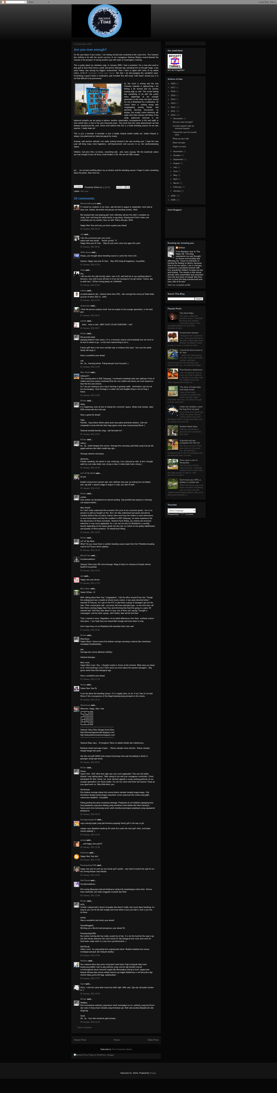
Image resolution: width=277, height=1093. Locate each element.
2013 (173, 103)
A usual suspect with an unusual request (183, 127)
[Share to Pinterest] (128, 187)
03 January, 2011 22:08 (90, 895)
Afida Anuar (85, 252)
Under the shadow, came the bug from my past (191, 408)
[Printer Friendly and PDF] (78, 187)
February (177, 187)
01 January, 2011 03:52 (90, 247)
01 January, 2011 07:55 (90, 300)
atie (82, 576)
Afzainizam (85, 705)
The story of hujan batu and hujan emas (190, 388)
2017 (173, 87)
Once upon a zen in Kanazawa (189, 461)
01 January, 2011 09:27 (90, 328)
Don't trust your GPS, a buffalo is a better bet (190, 481)
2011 (173, 111)
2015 (173, 95)
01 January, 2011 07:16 (90, 264)
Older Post (153, 1040)
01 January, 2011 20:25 (90, 630)
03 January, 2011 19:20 (90, 875)
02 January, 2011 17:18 (90, 679)
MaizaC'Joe (85, 555)
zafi (82, 234)
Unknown (84, 853)
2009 (173, 196)
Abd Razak (85, 880)
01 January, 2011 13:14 (90, 488)
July (175, 167)
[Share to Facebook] (125, 187)
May (175, 175)
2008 (173, 200)
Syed (82, 984)
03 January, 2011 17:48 (90, 860)
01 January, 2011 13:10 (90, 468)
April (175, 179)
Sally (82, 270)
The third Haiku (187, 313)
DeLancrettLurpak (88, 203)
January (177, 191)
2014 (173, 99)
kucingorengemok (88, 820)
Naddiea (84, 961)
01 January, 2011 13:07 (90, 434)
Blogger (153, 1073)
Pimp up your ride (181, 138)
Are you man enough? (90, 49)
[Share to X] (123, 187)
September (178, 159)
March (176, 183)
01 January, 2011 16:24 (90, 570)
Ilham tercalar (179, 142)
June (175, 171)
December (178, 118)
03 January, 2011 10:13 (90, 835)
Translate (189, 514)
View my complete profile (179, 285)
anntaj (83, 840)
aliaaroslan (85, 306)
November (178, 151)
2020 (173, 83)
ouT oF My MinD (87, 473)
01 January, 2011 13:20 (90, 532)
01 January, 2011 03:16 (90, 229)
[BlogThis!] (120, 187)
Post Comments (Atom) (122, 1049)
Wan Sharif (85, 372)
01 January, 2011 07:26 (90, 285)
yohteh (83, 321)
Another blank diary (188, 426)
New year (84, 191)
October (177, 155)
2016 (173, 91)
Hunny (83, 685)
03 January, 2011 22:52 (90, 955)
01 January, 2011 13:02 (90, 367)
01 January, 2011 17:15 (90, 583)
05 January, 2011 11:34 (90, 1022)
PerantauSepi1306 (88, 865)
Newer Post (80, 1040)
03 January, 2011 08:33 (90, 814)
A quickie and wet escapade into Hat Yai (190, 441)
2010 (173, 115)
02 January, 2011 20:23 (90, 700)
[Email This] (117, 187)
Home (117, 1040)
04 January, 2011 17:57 (90, 978)
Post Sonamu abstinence (191, 370)
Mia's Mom (85, 589)
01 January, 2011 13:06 (90, 395)
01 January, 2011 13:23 (90, 550)
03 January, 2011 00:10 (90, 762)
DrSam (83, 333)
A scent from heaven (189, 333)
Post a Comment (84, 1027)
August (176, 163)
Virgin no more (179, 146)
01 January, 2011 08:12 (90, 315)
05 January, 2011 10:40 (90, 994)
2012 (173, 107)
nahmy (83, 291)
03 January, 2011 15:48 (90, 847)
